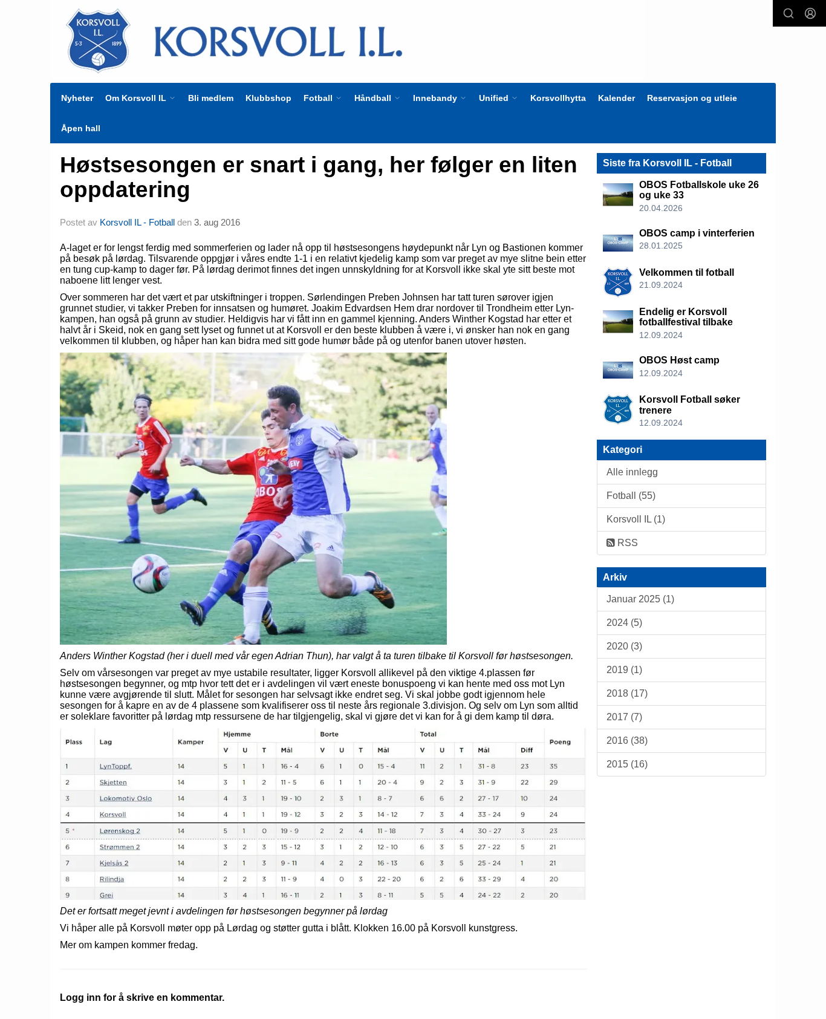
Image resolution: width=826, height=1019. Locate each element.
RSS (626, 543)
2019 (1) (624, 670)
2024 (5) (624, 622)
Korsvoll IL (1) (635, 519)
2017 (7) (624, 717)
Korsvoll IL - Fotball (137, 222)
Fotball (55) (630, 495)
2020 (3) (624, 646)
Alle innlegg (632, 472)
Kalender (616, 98)
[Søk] (788, 13)
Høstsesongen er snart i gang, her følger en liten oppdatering (318, 177)
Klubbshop (268, 98)
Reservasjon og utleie (692, 98)
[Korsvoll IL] (347, 40)
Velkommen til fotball (686, 272)
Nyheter (77, 98)
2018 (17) (627, 693)
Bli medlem (210, 98)
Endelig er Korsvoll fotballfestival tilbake (686, 317)
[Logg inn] (810, 13)
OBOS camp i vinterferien (697, 233)
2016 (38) (627, 740)
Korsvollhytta (558, 98)
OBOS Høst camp (679, 360)
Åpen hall (80, 128)
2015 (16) (627, 764)
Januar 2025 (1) (640, 599)
